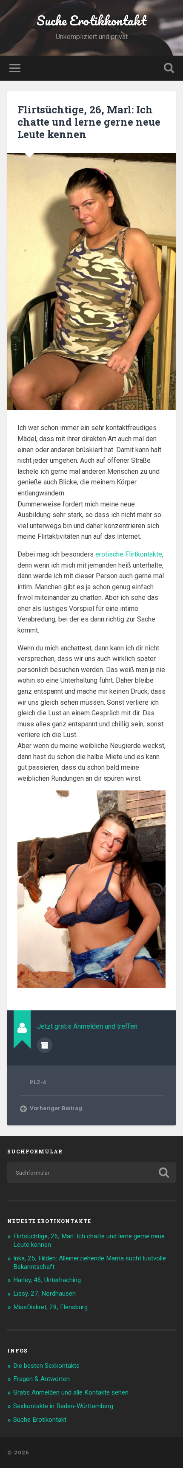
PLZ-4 (38, 1082)
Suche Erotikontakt (39, 1419)
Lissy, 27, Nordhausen (44, 1293)
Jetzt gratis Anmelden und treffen (87, 1026)
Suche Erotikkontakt (91, 20)
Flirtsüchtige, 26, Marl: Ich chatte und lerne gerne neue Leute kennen (88, 122)
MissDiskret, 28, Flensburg (50, 1307)
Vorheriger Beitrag (56, 1108)
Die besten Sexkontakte (46, 1366)
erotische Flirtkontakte (128, 554)
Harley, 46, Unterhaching (47, 1280)
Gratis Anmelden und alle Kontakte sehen (71, 1392)
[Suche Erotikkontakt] (91, 1452)
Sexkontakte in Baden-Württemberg (63, 1406)
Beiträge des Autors (44, 1045)
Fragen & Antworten (41, 1379)
